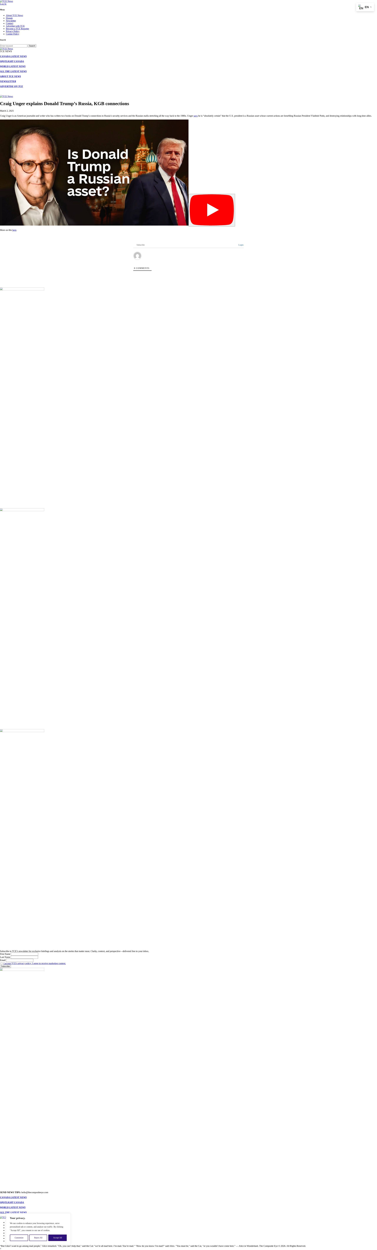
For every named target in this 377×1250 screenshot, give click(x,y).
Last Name (5, 957)
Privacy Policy (12, 31)
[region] (38, 1228)
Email (2, 960)
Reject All (38, 1238)
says (196, 116)
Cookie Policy (12, 34)
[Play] (211, 210)
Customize (19, 1238)
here (14, 230)
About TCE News (14, 15)
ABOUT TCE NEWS (10, 76)
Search (32, 46)
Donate (9, 18)
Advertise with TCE (15, 26)
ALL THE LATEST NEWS (13, 71)
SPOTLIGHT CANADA (12, 61)
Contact (9, 23)
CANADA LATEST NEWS (13, 56)
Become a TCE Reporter (17, 28)
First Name (5, 954)
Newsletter (11, 20)
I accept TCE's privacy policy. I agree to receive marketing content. (35, 963)
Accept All (57, 1238)
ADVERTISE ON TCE (11, 86)
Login (240, 245)
